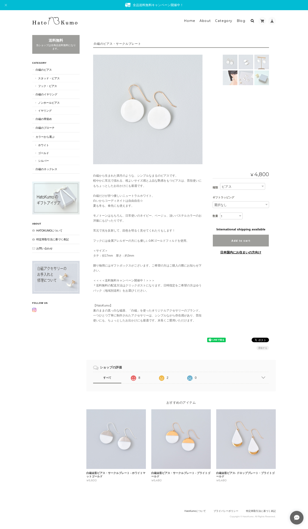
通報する (262, 348)
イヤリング (45, 110)
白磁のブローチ (45, 127)
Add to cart (241, 241)
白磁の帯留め (44, 118)
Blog (241, 21)
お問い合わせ (44, 248)
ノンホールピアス (49, 102)
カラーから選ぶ (45, 136)
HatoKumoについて (49, 230)
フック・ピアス (47, 85)
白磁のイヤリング (46, 94)
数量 (215, 216)
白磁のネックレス (46, 169)
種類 (215, 187)
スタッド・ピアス (49, 78)
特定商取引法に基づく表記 (52, 239)
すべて (107, 377)
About (205, 21)
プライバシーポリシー (226, 511)
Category (223, 21)
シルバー (43, 160)
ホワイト (43, 145)
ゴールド (43, 153)
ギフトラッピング (223, 197)
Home (189, 21)
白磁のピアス (44, 69)
